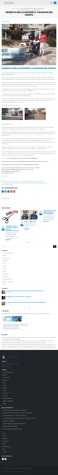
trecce (32, 183)
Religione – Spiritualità (8, 271)
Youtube (5, 448)
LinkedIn (8, 191)
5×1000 (4, 433)
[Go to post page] (10, 215)
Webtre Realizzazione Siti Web (26, 457)
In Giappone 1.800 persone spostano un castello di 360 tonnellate (18, 402)
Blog (4, 425)
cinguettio (6, 191)
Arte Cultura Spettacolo (27, 181)
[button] (52, 3)
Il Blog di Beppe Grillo (8, 397)
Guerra (4, 255)
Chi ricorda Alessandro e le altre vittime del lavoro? (14, 404)
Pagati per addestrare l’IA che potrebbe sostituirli (14, 412)
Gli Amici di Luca (6, 435)
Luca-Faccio (17, 181)
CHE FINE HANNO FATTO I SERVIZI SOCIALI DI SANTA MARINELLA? (30, 212)
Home (4, 422)
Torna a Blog (6, 21)
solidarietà (27, 183)
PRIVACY (4, 461)
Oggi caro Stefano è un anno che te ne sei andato (11, 225)
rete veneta (22, 183)
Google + (11, 191)
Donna (4, 252)
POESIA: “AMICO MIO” (11, 222)
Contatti (4, 441)
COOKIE (10, 461)
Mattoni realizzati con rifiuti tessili (10, 415)
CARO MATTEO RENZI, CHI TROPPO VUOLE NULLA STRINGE (49, 212)
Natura (4, 260)
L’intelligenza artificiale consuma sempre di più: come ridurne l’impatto (19, 407)
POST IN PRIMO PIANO (7, 268)
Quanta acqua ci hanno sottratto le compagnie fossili (15, 399)
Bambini (5, 245)
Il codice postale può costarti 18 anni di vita (12, 418)
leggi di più (8, 229)
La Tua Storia (6, 430)
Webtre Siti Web (22, 461)
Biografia (5, 427)
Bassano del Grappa (14, 183)
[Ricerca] (54, 236)
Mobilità (4, 258)
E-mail (14, 191)
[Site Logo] (9, 3)
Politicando (5, 265)
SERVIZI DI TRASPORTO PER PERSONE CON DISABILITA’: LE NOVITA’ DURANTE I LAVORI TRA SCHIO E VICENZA (32, 291)
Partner (15, 461)
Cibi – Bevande (6, 247)
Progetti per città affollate (8, 410)
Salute (4, 273)
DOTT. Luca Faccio (10, 457)
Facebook (3, 191)
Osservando (41, 181)
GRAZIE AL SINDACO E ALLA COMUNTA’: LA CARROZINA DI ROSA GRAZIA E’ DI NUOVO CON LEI (29, 280)
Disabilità (36, 181)
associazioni (6, 183)
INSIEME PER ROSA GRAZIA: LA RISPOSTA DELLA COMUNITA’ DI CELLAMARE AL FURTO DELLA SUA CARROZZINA (32, 286)
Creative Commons (51, 337)
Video (4, 438)
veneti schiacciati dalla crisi (40, 183)
